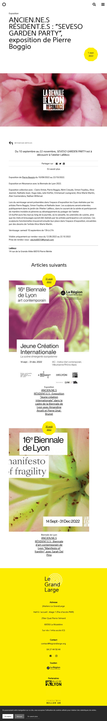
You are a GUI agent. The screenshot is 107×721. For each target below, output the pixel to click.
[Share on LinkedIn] (64, 163)
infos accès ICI (57, 630)
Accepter (8, 716)
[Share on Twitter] (60, 163)
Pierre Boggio (28, 177)
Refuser (19, 716)
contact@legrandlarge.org (53, 644)
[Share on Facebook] (56, 163)
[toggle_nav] (103, 4)
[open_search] (94, 4)
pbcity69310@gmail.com (42, 240)
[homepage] (4, 4)
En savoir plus (33, 716)
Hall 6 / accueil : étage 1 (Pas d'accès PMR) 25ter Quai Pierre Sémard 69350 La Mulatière (53, 618)
